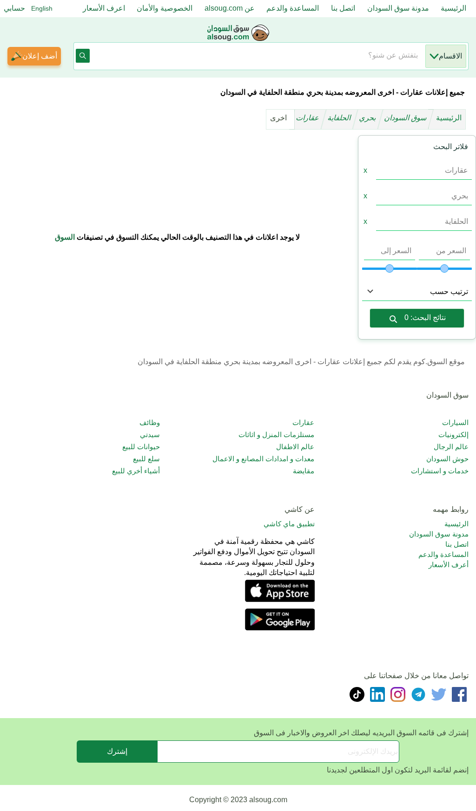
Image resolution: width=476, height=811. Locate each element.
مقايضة (303, 471)
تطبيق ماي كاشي (289, 524)
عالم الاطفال (295, 447)
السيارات (455, 422)
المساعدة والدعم (292, 8)
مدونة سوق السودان (398, 8)
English (42, 8)
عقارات (308, 118)
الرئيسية (453, 8)
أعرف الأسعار (449, 565)
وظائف (149, 422)
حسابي (14, 8)
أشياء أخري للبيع (136, 471)
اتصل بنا (343, 8)
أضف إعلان (39, 56)
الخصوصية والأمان (164, 8)
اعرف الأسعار (104, 8)
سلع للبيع (146, 459)
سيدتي (150, 434)
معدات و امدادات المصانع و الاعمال (263, 459)
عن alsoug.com (230, 8)
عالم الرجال (451, 447)
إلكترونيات (453, 434)
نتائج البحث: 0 (425, 317)
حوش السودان (447, 459)
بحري (368, 118)
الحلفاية (340, 118)
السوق (65, 237)
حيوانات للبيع (141, 447)
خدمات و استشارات (440, 471)
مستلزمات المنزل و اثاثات (276, 434)
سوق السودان (406, 118)
